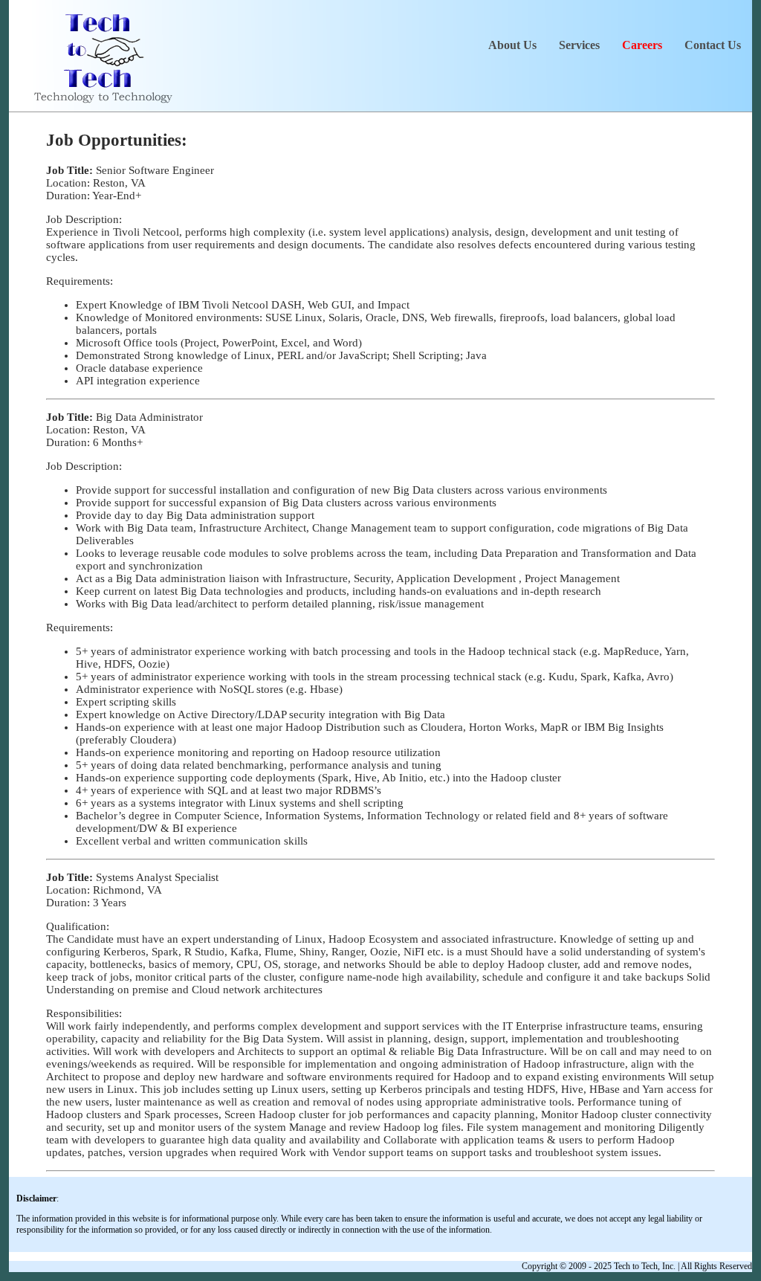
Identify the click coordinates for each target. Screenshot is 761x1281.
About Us (512, 45)
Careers (642, 45)
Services (579, 45)
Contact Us (712, 45)
